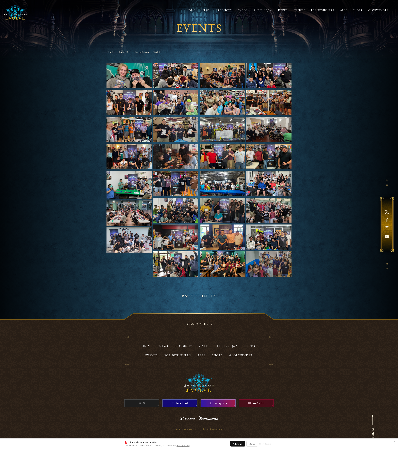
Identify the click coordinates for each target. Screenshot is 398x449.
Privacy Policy (183, 445)
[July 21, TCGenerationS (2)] (175, 156)
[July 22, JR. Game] (222, 183)
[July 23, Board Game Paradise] (222, 237)
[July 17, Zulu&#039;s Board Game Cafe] (222, 75)
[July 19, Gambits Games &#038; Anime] (269, 102)
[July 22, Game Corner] (222, 156)
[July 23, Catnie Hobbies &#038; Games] (269, 237)
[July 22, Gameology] (269, 156)
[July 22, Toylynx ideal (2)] (129, 213)
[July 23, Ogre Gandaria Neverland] (222, 264)
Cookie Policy (214, 429)
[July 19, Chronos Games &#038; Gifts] (222, 102)
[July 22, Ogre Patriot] (175, 210)
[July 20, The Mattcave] (175, 129)
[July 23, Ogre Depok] (175, 264)
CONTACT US (197, 324)
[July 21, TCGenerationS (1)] (129, 156)
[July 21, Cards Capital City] (269, 129)
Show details (265, 444)
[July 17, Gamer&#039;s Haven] (129, 75)
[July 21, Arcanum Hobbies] (222, 129)
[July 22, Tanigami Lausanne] (222, 210)
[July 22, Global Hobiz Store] (129, 185)
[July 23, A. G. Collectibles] (175, 237)
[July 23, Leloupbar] (129, 240)
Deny (252, 443)
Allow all (237, 443)
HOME (109, 52)
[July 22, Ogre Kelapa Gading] (269, 183)
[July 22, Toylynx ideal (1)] (269, 210)
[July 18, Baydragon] (269, 75)
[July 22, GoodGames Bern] (175, 183)
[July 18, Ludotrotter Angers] (129, 102)
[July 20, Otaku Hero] (129, 129)
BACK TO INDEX (199, 296)
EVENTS (123, 52)
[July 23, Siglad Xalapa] (269, 264)
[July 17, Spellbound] (175, 75)
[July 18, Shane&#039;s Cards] (175, 102)
